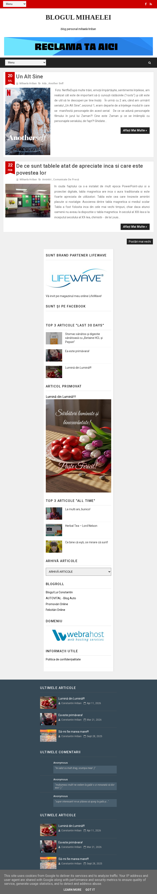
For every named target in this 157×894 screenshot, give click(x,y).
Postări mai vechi (140, 241)
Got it (90, 889)
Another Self (55, 83)
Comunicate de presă (66, 179)
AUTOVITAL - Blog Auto (61, 598)
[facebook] (146, 4)
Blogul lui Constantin (59, 592)
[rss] (151, 4)
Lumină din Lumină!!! (78, 367)
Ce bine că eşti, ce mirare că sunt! (86, 542)
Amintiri (46, 179)
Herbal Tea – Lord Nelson (81, 525)
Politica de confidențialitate (63, 659)
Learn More (72, 889)
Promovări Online (57, 604)
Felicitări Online (55, 609)
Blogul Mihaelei (78, 17)
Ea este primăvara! (77, 351)
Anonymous (60, 762)
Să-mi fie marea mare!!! (73, 731)
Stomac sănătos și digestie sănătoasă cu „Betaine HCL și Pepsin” (84, 338)
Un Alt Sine (29, 76)
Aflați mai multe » (135, 130)
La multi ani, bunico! (77, 509)
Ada (44, 83)
